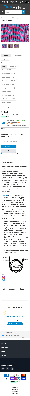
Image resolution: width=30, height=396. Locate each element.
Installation (5, 195)
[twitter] (7, 368)
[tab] (15, 162)
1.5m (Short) (5, 55)
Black (3, 66)
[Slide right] (28, 33)
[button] (2, 12)
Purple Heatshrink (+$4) (9, 91)
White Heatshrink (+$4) (8, 99)
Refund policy (15, 387)
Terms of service (15, 391)
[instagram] (12, 368)
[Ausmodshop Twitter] (15, 280)
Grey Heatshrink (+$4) (8, 84)
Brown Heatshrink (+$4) (8, 73)
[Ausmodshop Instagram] (26, 2)
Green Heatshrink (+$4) (8, 81)
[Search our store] (23, 12)
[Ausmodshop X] (28, 2)
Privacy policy (15, 389)
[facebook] (3, 368)
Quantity (3, 128)
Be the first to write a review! (15, 324)
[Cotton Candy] (4, 46)
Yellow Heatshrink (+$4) (9, 102)
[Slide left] (2, 33)
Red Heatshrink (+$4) (8, 95)
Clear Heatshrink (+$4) (8, 77)
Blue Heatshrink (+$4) (8, 70)
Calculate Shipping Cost (8, 151)
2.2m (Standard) (17, 55)
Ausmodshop (8, 18)
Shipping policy (15, 393)
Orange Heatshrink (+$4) (9, 88)
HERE (20, 210)
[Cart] (27, 12)
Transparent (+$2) (14, 66)
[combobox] (14, 12)
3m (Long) (5, 59)
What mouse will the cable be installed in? (12, 135)
